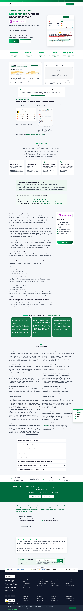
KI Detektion (46, 404)
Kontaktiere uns (69, 581)
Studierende (7, 580)
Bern (30, 432)
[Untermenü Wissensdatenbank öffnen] (56, 4)
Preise (67, 1)
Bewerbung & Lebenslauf (42, 591)
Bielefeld (25, 431)
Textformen (40, 576)
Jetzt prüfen (14, 41)
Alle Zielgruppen (40, 579)
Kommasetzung (54, 581)
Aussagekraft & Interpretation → (38, 95)
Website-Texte (40, 594)
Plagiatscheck (12, 411)
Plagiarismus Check (30, 416)
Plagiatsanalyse (23, 507)
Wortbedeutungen (55, 587)
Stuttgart (16, 429)
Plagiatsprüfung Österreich (32, 434)
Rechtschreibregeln (55, 579)
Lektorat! (49, 415)
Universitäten (25, 600)
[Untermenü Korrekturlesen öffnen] (26, 4)
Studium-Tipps (26, 579)
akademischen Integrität (57, 189)
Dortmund (37, 429)
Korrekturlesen (22, 3)
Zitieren (29, 3)
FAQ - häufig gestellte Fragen (71, 579)
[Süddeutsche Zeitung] (74, 569)
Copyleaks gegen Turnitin (48, 518)
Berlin (22, 428)
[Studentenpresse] (48, 569)
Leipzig (33, 429)
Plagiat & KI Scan (36, 3)
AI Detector (47, 399)
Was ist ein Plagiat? (60, 541)
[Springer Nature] (61, 569)
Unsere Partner (41, 567)
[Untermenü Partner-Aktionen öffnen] (65, 4)
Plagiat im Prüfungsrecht (50, 507)
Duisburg (14, 431)
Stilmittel (53, 591)
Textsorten (53, 594)
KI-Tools (43, 3)
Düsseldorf (11, 429)
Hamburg (26, 428)
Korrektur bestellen (25, 41)
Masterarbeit (39, 585)
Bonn (22, 431)
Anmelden (60, 560)
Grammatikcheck (54, 583)
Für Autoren (50, 1)
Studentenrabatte (26, 587)
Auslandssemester (26, 594)
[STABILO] (54, 569)
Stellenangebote (69, 596)
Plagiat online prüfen (25, 409)
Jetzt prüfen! (65, 242)
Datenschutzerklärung (59, 562)
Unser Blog (68, 583)
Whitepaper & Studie (41, 598)
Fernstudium (25, 591)
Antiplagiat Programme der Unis (21, 407)
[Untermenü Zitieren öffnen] (32, 4)
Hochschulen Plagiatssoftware (22, 509)
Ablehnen (58, 607)
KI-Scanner (41, 505)
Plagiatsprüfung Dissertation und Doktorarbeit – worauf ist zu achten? (33, 453)
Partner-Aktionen (61, 3)
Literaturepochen (54, 600)
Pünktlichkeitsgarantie (70, 585)
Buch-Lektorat (40, 589)
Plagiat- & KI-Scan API (70, 600)
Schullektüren (54, 598)
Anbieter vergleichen (45, 550)
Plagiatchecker (19, 505)
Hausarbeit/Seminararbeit (42, 587)
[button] (60, 30)
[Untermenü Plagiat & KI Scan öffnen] (41, 4)
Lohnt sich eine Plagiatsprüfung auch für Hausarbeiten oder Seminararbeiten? (35, 448)
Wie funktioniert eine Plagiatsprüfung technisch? (28, 444)
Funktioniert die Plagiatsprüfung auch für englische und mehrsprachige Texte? (35, 461)
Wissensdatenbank (51, 3)
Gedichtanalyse (54, 596)
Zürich (24, 432)
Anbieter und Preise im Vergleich (39, 199)
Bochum (18, 431)
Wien (15, 432)
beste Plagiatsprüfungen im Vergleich (37, 198)
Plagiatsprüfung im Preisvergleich (26, 520)
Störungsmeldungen (70, 598)
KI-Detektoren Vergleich (51, 407)
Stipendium (25, 589)
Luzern (37, 432)
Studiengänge (26, 598)
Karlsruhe (35, 431)
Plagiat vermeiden (13, 413)
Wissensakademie (26, 583)
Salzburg (21, 432)
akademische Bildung (9, 581)
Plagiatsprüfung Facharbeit (27, 511)
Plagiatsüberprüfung (34, 418)
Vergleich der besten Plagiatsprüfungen (20, 399)
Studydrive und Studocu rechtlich (50, 520)
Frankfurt (35, 428)
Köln (38, 428)
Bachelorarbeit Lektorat (42, 583)
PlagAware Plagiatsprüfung (51, 505)
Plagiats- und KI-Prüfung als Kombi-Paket (52, 203)
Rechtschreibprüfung (58, 417)
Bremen (24, 429)
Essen (10, 431)
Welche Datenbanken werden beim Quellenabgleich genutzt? (31, 469)
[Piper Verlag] (68, 569)
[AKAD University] (27, 569)
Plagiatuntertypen (40, 507)
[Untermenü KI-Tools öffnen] (46, 4)
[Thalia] (9, 569)
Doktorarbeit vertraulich (34, 509)
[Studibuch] (34, 569)
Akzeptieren (72, 607)
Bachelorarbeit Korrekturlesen (43, 581)
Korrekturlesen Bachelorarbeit (66, 415)
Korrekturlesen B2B (69, 587)
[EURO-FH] (42, 569)
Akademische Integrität (70, 591)
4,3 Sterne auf (19, 1)
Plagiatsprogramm (32, 507)
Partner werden (69, 594)
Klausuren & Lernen (27, 596)
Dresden (20, 429)
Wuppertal (30, 431)
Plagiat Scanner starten (26, 550)
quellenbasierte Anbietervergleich (33, 189)
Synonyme (53, 589)
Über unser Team (69, 589)
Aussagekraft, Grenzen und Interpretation (35, 134)
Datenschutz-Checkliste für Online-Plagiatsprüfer (44, 201)
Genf (33, 432)
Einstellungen (64, 607)
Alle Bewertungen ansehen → (53, 315)
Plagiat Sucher (23, 415)
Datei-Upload (70, 3)
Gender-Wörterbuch (55, 585)
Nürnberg (11, 432)
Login (73, 1)
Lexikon (53, 576)
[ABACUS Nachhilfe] (22, 569)
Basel (28, 432)
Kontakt (62, 1)
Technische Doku (40, 600)
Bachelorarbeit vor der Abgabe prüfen (48, 509)
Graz (17, 432)
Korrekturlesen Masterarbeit (52, 416)
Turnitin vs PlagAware (60, 507)
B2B (57, 1)
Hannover (29, 429)
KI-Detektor (25, 505)
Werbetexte (39, 596)
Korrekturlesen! (67, 413)
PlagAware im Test (36, 550)
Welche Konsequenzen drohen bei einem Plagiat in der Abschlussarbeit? (33, 465)
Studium (17, 581)
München (30, 428)
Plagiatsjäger (46, 425)
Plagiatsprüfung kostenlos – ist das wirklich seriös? (29, 440)
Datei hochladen (35, 496)
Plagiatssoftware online (16, 403)
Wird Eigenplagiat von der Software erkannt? (27, 457)
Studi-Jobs (25, 581)
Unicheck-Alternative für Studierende (27, 518)
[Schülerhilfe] (16, 570)
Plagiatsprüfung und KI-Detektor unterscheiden (29, 529)
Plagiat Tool (13, 412)
